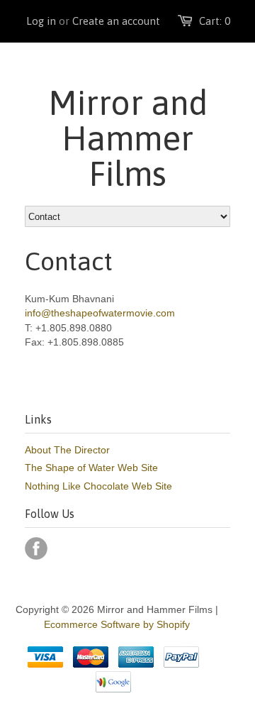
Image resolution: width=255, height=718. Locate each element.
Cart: (214, 21)
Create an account (116, 21)
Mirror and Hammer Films (128, 138)
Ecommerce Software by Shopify (117, 624)
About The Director (67, 449)
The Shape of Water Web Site (91, 467)
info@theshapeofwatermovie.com (100, 313)
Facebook (36, 548)
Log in (41, 21)
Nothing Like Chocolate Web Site (98, 486)
